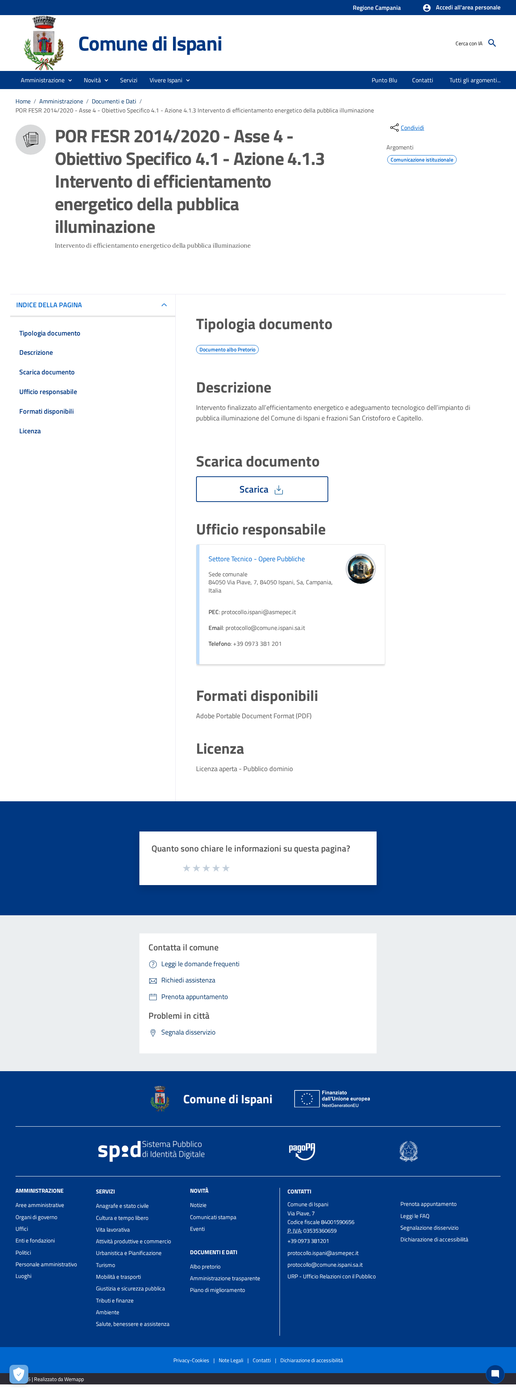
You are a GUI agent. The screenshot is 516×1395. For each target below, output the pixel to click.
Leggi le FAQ (414, 1216)
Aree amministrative (39, 1205)
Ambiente (107, 1312)
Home (23, 101)
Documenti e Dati (114, 101)
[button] (461, 7)
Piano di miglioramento (217, 1290)
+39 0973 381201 (308, 1240)
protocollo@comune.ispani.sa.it (325, 1264)
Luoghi (23, 1276)
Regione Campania (377, 7)
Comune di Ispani (150, 43)
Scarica (255, 489)
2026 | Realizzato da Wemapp (51, 1379)
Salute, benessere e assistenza (133, 1324)
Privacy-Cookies (191, 1360)
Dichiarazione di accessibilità (434, 1239)
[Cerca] (492, 43)
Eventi (197, 1228)
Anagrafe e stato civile (122, 1205)
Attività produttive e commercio (133, 1241)
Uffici (21, 1228)
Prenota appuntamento (428, 1203)
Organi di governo (36, 1217)
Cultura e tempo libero (122, 1217)
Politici (23, 1252)
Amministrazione (61, 101)
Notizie (198, 1205)
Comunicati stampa (213, 1217)
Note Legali (231, 1360)
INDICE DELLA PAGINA (49, 305)
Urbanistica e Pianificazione (129, 1253)
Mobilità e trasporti (118, 1276)
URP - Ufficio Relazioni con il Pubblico (331, 1276)
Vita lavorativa (113, 1229)
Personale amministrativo (46, 1264)
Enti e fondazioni (35, 1240)
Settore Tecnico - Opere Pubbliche (257, 559)
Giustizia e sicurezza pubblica (130, 1288)
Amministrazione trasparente (225, 1278)
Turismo (105, 1265)
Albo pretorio (205, 1266)
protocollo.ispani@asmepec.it (322, 1253)
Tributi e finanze (115, 1300)
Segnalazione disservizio (429, 1227)
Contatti (299, 1191)
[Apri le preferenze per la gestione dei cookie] (18, 1374)
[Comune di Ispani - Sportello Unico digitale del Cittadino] (43, 42)
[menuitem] (385, 80)
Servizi (105, 1191)
